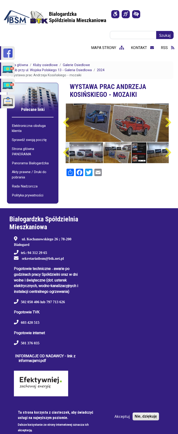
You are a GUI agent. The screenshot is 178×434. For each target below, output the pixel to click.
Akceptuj (122, 416)
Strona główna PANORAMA (23, 151)
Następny (168, 122)
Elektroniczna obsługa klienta (29, 128)
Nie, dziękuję (146, 416)
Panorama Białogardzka (30, 163)
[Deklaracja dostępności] (115, 14)
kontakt (139, 48)
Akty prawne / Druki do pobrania (29, 174)
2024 (100, 70)
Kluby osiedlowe (45, 65)
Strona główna (17, 65)
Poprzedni (66, 122)
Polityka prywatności (27, 195)
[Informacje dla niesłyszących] (126, 14)
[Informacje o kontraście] (136, 14)
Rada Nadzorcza (25, 186)
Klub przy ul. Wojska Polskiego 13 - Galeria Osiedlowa (51, 70)
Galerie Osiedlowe (76, 65)
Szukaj (165, 35)
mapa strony (104, 48)
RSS (165, 48)
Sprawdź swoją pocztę (29, 140)
